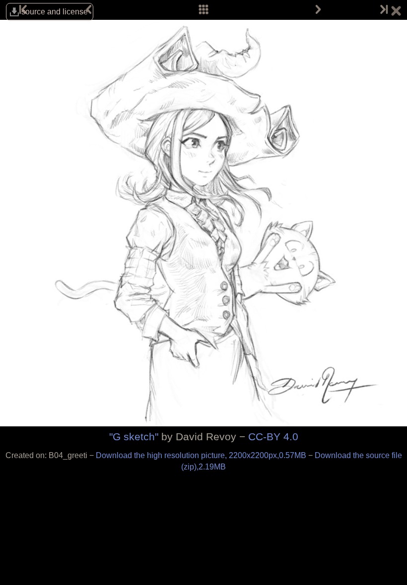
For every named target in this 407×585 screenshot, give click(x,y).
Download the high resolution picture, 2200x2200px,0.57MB (202, 455)
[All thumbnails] (203, 9)
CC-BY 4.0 (273, 436)
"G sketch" (133, 436)
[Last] (383, 9)
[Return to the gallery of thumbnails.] (396, 12)
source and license (54, 11)
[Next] (318, 9)
